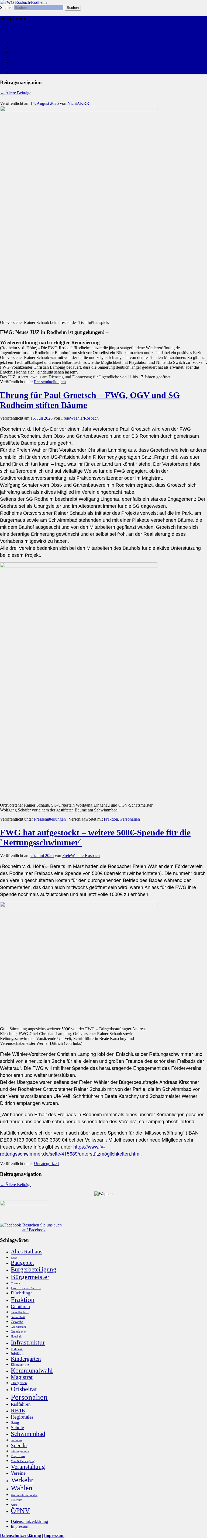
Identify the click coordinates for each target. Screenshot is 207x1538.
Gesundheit (18, 1317)
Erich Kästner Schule (26, 1288)
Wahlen (21, 1488)
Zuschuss (16, 1499)
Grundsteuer (18, 1326)
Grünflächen (18, 1331)
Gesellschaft (20, 1312)
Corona (15, 1283)
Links (15, 67)
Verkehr (22, 1480)
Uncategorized (46, 1163)
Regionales (22, 1417)
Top (194, 1525)
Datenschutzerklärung (29, 1521)
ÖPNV (20, 1511)
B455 (14, 1257)
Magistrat (22, 1377)
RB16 (18, 1410)
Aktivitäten (20, 52)
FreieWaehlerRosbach (80, 418)
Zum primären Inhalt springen (25, 28)
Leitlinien (19, 62)
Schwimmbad (28, 1433)
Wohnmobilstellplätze (24, 1495)
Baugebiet (22, 1263)
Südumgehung (20, 1451)
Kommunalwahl (24, 47)
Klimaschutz (20, 1365)
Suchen (6, 7)
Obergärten (19, 1383)
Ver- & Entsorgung (23, 1461)
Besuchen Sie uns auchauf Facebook (42, 1227)
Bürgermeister (30, 1276)
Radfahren (21, 1404)
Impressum (20, 1526)
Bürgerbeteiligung (33, 1269)
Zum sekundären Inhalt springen (27, 33)
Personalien (130, 819)
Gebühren (20, 1306)
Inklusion (17, 1348)
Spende (19, 1445)
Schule (17, 1427)
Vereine (18, 1473)
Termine (18, 72)
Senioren (16, 1440)
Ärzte (14, 1504)
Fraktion (111, 819)
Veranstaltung (28, 1466)
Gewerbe (17, 1322)
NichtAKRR (78, 103)
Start (15, 42)
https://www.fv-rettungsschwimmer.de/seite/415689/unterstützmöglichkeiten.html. (71, 1150)
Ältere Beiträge (15, 93)
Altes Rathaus (26, 1251)
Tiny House (18, 1456)
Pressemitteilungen (50, 381)
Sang (15, 1422)
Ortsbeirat (24, 1388)
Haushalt (16, 1336)
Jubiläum (17, 1354)
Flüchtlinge (22, 1292)
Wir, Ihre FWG (23, 57)
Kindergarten (26, 1359)
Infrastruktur (28, 1342)
